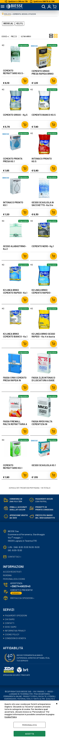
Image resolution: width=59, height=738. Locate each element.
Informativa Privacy (15, 630)
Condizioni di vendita (15, 638)
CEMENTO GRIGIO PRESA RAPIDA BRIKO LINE (43, 74)
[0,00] (54, 6)
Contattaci (14, 556)
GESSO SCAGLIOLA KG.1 (44, 465)
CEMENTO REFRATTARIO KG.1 (12, 466)
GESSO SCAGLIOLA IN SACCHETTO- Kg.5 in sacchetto (43, 205)
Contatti (9, 623)
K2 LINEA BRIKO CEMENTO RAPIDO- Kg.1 (15, 291)
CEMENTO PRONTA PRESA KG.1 (12, 160)
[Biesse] (34, 47)
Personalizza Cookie (14, 579)
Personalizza (29, 725)
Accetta (29, 733)
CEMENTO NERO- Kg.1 (43, 246)
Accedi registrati (12, 572)
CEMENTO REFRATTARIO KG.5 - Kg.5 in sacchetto (13, 73)
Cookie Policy (11, 717)
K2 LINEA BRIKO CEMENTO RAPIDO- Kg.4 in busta (41, 293)
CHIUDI (56, 703)
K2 (3, 45)
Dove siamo (10, 627)
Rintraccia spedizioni (22, 598)
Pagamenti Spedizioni (16, 615)
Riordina (7, 575)
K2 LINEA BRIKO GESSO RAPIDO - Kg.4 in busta (43, 335)
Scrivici (16, 593)
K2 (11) (19, 23)
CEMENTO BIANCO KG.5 (44, 114)
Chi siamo (10, 619)
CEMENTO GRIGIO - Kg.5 (15, 114)
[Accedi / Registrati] (49, 6)
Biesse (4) (8, 23)
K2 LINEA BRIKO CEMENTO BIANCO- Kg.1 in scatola (15, 336)
